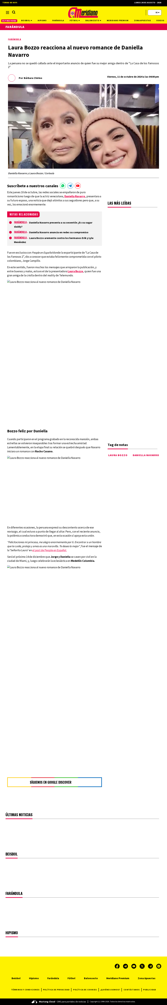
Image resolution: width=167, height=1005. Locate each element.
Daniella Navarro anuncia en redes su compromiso (58, 232)
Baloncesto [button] (92, 20)
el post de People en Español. (49, 550)
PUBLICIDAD (149, 989)
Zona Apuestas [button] (142, 20)
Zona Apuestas (146, 978)
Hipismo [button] (42, 20)
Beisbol (16, 978)
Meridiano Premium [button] (117, 20)
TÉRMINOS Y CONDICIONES (25, 989)
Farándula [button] (58, 20)
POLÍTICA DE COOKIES (85, 989)
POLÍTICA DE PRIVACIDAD (56, 989)
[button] (7, 12)
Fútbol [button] (74, 20)
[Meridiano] (83, 12)
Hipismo (34, 978)
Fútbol (71, 978)
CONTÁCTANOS (132, 989)
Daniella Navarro (146, 455)
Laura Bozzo (118, 455)
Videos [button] (160, 20)
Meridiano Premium (117, 978)
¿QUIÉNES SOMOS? (110, 989)
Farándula (14, 39)
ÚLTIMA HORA (9, 21)
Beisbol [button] (25, 20)
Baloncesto (91, 978)
